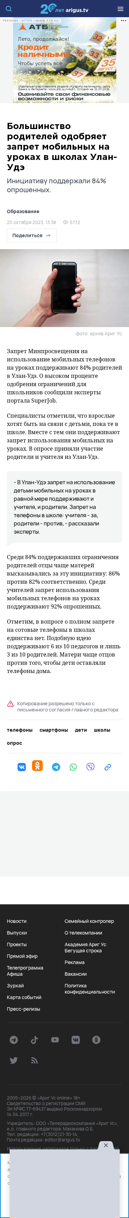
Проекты (17, 944)
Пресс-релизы (23, 1009)
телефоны (20, 730)
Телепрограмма (25, 968)
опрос (14, 743)
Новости (16, 921)
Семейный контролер (89, 921)
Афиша (15, 974)
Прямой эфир (22, 956)
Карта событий (24, 997)
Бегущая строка (83, 951)
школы (102, 730)
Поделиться (27, 235)
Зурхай (15, 986)
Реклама (75, 962)
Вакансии (76, 974)
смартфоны (54, 730)
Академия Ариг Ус (85, 944)
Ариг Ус (64, 8)
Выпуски (17, 933)
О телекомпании (83, 933)
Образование (23, 211)
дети (81, 730)
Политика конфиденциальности (90, 989)
